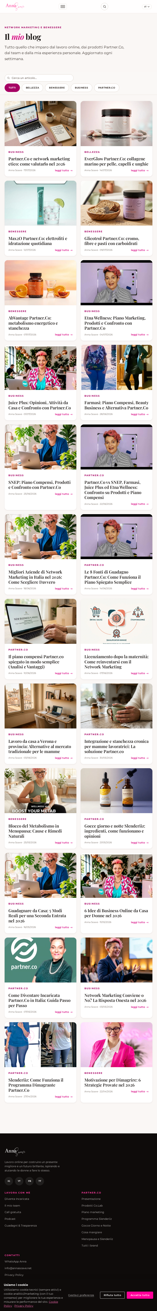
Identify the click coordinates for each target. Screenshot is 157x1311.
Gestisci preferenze (81, 1295)
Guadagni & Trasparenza (21, 1225)
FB (29, 1181)
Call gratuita (13, 1212)
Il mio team (12, 1205)
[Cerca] (104, 6)
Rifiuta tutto (112, 1295)
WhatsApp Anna (15, 1261)
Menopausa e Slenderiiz (97, 1239)
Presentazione (91, 1199)
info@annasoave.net (18, 1268)
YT (19, 1181)
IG (9, 1181)
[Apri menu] (63, 6)
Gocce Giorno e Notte (96, 1225)
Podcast (10, 1219)
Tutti (12, 87)
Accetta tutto (140, 1295)
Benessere (57, 87)
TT (39, 1181)
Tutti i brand (90, 1245)
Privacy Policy (14, 1275)
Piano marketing (93, 1212)
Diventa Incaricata (17, 1199)
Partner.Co (106, 87)
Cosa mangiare (92, 1232)
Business (81, 87)
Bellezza (32, 87)
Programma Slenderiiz (97, 1219)
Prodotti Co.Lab (92, 1205)
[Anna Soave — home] (15, 6)
